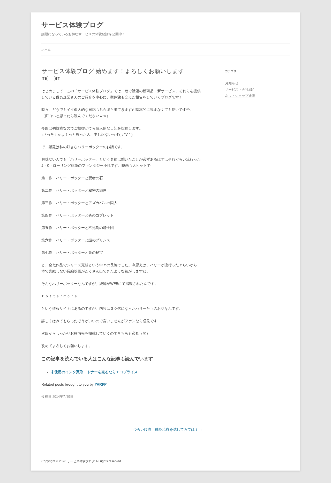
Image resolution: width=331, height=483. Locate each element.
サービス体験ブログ (72, 25)
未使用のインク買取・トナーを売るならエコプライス (94, 372)
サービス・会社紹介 (240, 89)
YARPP (101, 384)
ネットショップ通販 (240, 96)
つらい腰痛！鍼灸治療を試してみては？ (168, 429)
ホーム (46, 49)
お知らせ (231, 83)
